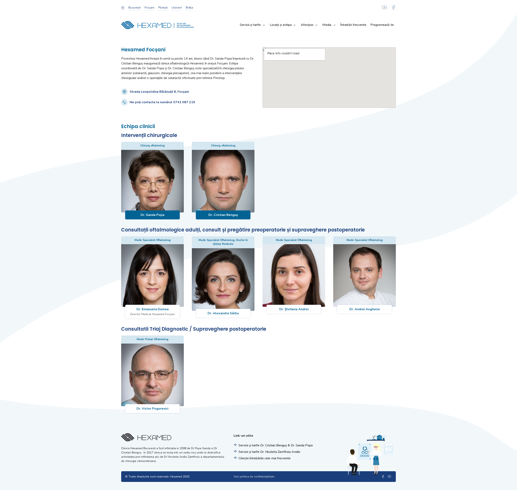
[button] (134, 7)
